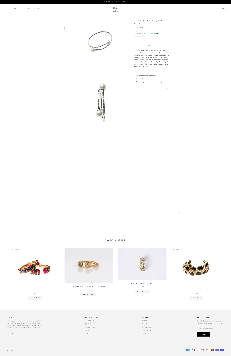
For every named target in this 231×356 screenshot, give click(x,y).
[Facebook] (8, 334)
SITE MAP (88, 330)
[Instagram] (12, 334)
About (22, 9)
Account (207, 9)
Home (7, 9)
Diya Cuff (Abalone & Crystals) (142, 283)
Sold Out (151, 45)
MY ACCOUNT (89, 321)
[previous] (6, 273)
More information (141, 89)
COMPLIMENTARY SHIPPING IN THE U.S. (115, 2)
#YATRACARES (146, 327)
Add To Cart (35, 298)
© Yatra (10, 350)
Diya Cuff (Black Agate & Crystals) (196, 290)
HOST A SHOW (147, 330)
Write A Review (139, 27)
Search (215, 9)
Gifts (37, 9)
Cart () (223, 9)
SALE (29, 9)
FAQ (86, 333)
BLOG (144, 333)
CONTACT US (89, 324)
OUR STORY (145, 321)
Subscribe (203, 334)
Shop (14, 9)
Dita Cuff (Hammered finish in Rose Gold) (88, 287)
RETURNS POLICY (90, 327)
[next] (225, 273)
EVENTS (144, 324)
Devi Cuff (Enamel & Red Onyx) (34, 290)
